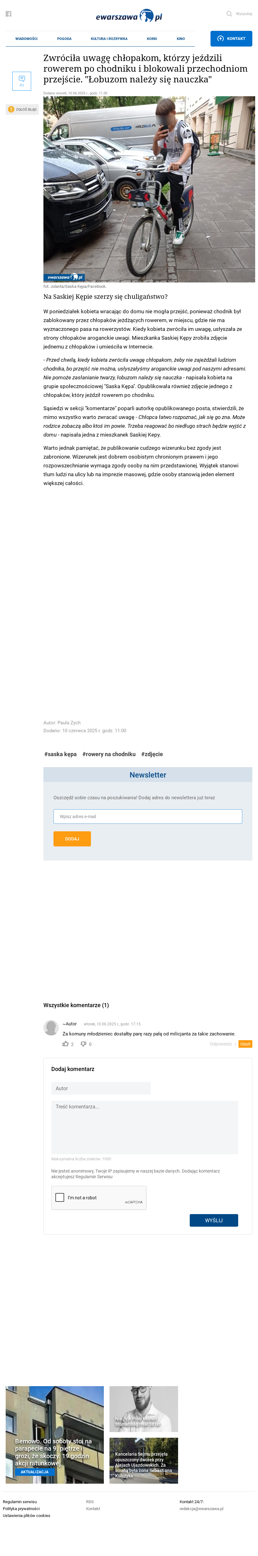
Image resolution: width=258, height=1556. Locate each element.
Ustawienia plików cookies (26, 1515)
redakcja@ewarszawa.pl (201, 1508)
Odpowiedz (221, 1044)
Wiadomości (26, 38)
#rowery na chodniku (109, 754)
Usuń (245, 1044)
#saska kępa (60, 754)
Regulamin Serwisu (94, 1177)
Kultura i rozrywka (109, 38)
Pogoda (64, 38)
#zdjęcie (152, 754)
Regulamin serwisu (20, 1501)
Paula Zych (69, 723)
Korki (152, 38)
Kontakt (236, 38)
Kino (181, 38)
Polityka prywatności (21, 1508)
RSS (90, 1501)
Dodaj (72, 839)
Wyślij (214, 1220)
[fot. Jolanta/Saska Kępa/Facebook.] (147, 189)
